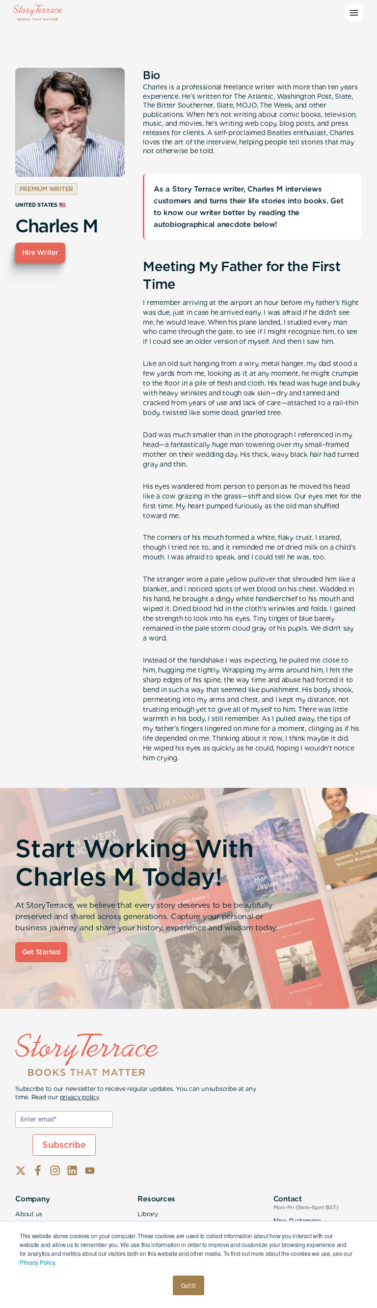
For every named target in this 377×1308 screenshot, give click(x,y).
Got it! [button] (188, 1285)
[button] (354, 13)
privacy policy (79, 1097)
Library (147, 1214)
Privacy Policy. (38, 1262)
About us (28, 1214)
